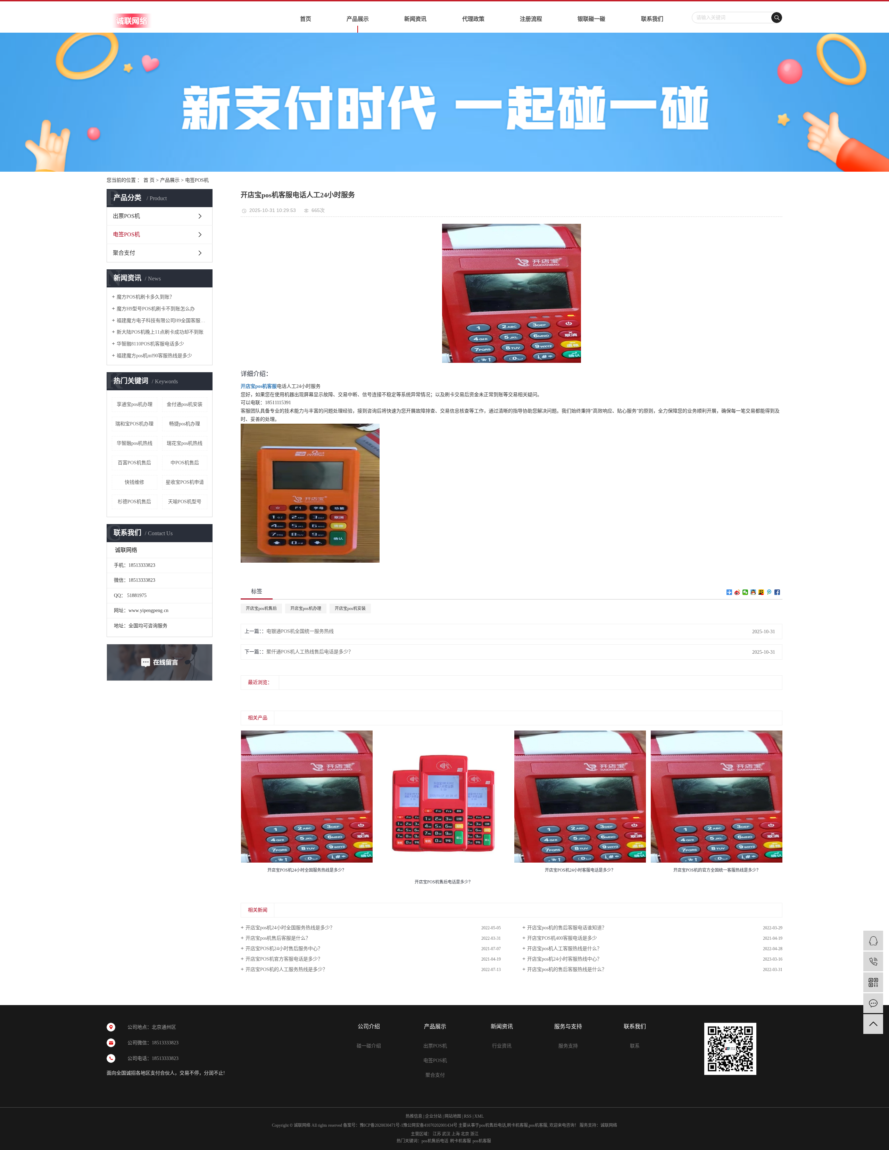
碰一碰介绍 (369, 1046)
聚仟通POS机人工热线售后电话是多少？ (309, 651)
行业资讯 (502, 1046)
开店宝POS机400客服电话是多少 (562, 938)
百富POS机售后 (134, 462)
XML (479, 1116)
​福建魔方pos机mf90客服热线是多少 (154, 355)
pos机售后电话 (492, 1125)
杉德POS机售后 (134, 501)
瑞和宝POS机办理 (134, 423)
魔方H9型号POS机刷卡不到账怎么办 (156, 308)
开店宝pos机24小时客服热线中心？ (564, 959)
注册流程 (531, 19)
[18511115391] (873, 961)
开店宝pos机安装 (350, 608)
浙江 (474, 1134)
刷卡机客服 (517, 1125)
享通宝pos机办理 (134, 404)
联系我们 (652, 19)
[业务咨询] (873, 941)
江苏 (437, 1134)
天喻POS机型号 (184, 501)
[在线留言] (873, 1003)
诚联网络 (608, 1125)
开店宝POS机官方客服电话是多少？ (284, 959)
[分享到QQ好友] (753, 592)
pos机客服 (538, 1125)
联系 (635, 1046)
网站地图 (452, 1116)
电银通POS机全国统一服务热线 (300, 631)
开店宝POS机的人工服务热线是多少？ (286, 969)
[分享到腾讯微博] (769, 592)
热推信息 (414, 1116)
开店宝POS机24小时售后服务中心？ (284, 948)
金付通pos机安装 (184, 404)
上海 (455, 1134)
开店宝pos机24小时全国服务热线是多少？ (290, 927)
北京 (465, 1134)
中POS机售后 (185, 462)
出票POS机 (126, 216)
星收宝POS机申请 (185, 482)
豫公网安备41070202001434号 (430, 1125)
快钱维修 (134, 482)
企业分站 (433, 1116)
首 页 (149, 180)
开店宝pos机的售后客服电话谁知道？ (567, 927)
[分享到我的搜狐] (761, 592)
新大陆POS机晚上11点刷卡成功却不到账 (160, 332)
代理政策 (473, 19)
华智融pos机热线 (134, 443)
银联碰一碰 (591, 19)
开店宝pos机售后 (261, 608)
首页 (305, 19)
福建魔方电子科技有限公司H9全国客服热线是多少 (162, 320)
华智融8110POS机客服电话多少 (150, 343)
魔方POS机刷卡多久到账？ (145, 297)
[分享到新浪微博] (737, 592)
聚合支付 (124, 253)
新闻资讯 (415, 19)
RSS (468, 1116)
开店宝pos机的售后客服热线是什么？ (567, 969)
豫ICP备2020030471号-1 (381, 1125)
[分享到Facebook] (777, 592)
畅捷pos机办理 (184, 423)
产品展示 (358, 19)
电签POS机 (197, 180)
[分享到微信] (745, 592)
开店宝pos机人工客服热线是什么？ (564, 948)
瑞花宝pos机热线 (184, 443)
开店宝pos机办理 (305, 608)
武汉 (446, 1134)
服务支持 (568, 1046)
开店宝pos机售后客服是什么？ (278, 938)
